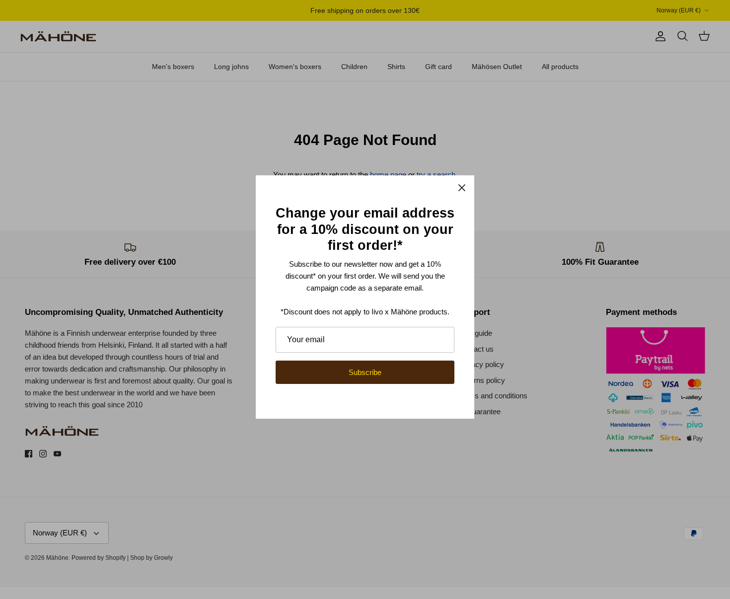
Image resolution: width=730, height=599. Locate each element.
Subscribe (365, 372)
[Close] (462, 188)
